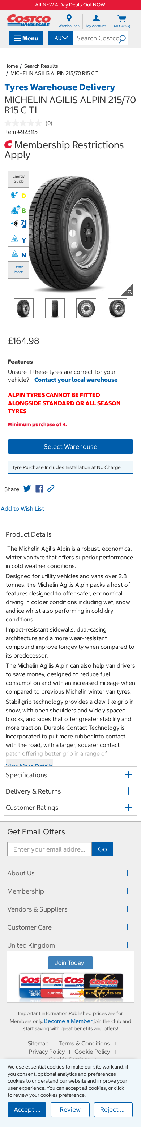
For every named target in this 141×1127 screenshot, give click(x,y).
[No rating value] (25, 123)
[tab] (70, 873)
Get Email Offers (36, 831)
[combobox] (60, 38)
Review (70, 1109)
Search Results (41, 66)
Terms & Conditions (84, 1043)
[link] (27, 488)
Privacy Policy (47, 1051)
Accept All (29, 1109)
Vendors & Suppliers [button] (37, 909)
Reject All (114, 1109)
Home (11, 66)
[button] (123, 38)
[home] (29, 20)
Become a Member (68, 1021)
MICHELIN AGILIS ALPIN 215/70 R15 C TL (55, 73)
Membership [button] (25, 891)
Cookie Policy (92, 1051)
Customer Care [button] (29, 927)
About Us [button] (21, 873)
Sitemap (38, 1043)
